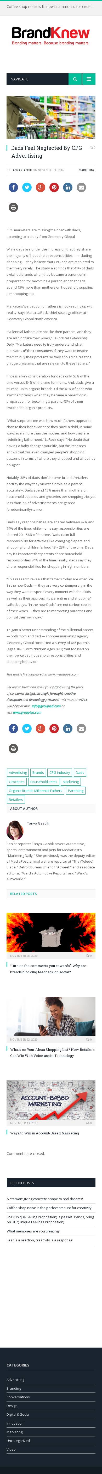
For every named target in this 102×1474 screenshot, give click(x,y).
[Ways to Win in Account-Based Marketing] (51, 1102)
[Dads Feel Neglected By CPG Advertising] (51, 118)
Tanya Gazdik (21, 170)
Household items (43, 781)
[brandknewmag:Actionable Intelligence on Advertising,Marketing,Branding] (51, 35)
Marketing (87, 170)
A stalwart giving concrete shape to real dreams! (45, 1198)
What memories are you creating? (33, 1231)
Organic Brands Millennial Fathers (35, 790)
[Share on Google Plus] (40, 190)
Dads (80, 772)
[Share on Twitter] (27, 190)
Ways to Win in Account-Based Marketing (44, 1133)
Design (12, 1405)
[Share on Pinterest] (54, 190)
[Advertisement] (54, 59)
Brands (38, 772)
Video (11, 1449)
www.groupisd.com (27, 712)
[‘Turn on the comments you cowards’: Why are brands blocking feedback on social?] (51, 935)
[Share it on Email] (81, 190)
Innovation (15, 1423)
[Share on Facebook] (13, 190)
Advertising (18, 772)
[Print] (13, 210)
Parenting (75, 790)
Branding (14, 1388)
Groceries (17, 781)
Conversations (18, 1397)
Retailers (16, 799)
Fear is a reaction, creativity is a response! (40, 1240)
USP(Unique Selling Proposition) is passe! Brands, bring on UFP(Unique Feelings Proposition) (50, 1220)
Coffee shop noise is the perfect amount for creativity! (52, 6)
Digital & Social (18, 1414)
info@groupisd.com (46, 706)
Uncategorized (18, 1440)
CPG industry (59, 772)
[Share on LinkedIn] (67, 190)
